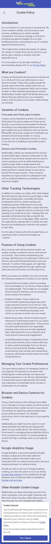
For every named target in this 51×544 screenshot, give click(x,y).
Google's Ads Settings (12, 474)
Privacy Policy (39, 65)
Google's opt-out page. (12, 480)
